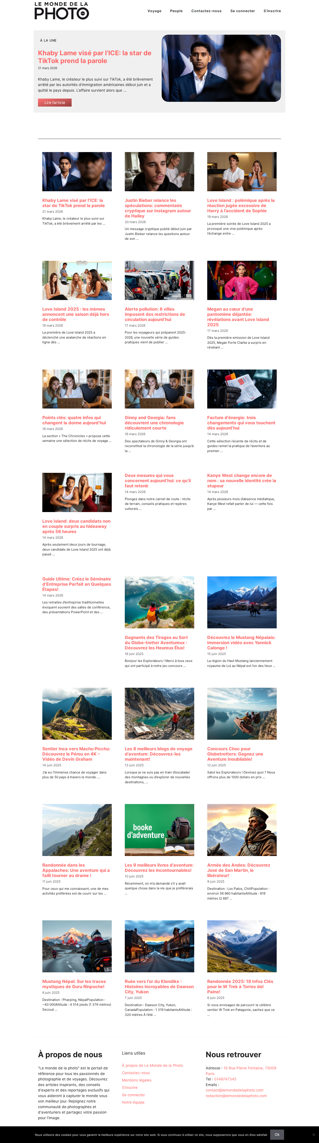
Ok (277, 1134)
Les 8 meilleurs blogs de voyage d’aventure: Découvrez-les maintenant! (158, 754)
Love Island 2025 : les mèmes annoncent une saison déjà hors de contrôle (75, 314)
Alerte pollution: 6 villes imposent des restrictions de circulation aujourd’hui (155, 314)
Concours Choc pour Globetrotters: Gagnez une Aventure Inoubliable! (235, 754)
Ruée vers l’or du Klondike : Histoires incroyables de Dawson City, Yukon (159, 986)
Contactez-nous (206, 11)
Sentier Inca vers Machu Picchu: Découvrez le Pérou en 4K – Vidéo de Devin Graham (76, 754)
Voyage (154, 11)
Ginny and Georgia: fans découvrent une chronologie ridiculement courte (154, 423)
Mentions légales (136, 1080)
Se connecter (242, 11)
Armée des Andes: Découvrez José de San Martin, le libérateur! (238, 870)
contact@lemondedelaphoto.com (234, 1090)
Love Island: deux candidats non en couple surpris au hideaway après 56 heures (76, 526)
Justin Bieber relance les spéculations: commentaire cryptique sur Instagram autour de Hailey (158, 208)
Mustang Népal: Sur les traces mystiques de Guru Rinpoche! (74, 984)
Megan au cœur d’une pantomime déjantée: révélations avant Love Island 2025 (238, 316)
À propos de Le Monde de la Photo (152, 1065)
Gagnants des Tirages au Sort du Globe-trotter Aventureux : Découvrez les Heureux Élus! (156, 642)
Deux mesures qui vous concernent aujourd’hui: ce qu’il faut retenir (158, 480)
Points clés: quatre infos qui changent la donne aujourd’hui (74, 420)
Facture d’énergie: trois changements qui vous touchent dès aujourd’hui (241, 423)
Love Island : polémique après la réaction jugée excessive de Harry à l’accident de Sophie (241, 205)
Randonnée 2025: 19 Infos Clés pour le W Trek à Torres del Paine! (240, 986)
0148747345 (225, 1079)
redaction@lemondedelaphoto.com (236, 1096)
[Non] (313, 1134)
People (176, 11)
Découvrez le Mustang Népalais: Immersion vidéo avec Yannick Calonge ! (241, 642)
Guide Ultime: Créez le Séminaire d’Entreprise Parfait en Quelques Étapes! (76, 584)
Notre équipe (133, 1102)
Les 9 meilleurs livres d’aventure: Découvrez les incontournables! (159, 868)
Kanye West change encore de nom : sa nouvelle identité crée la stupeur (241, 480)
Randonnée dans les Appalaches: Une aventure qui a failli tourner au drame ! (76, 870)
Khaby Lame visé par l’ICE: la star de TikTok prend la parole (94, 57)
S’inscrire (272, 11)
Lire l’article (54, 102)
